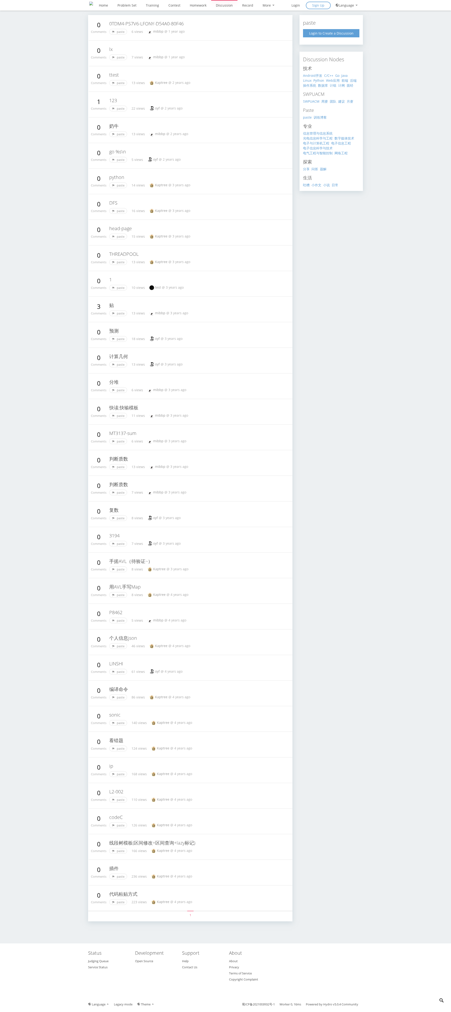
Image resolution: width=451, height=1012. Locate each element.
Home (103, 5)
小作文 (316, 185)
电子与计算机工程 (316, 143)
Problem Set (126, 5)
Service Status (98, 967)
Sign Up (318, 5)
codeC (116, 817)
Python (318, 80)
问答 (314, 169)
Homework (198, 5)
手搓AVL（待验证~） (131, 561)
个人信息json (123, 638)
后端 (353, 80)
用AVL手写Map (125, 587)
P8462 (115, 612)
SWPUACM (311, 101)
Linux (307, 80)
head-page (120, 228)
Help (185, 961)
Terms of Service (240, 973)
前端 (345, 80)
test (158, 287)
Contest (174, 5)
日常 (335, 185)
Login (296, 5)
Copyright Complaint (243, 979)
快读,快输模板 (123, 407)
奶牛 (114, 126)
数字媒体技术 (344, 138)
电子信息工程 (341, 143)
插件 (114, 868)
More (267, 5)
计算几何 (118, 356)
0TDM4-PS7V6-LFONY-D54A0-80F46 (146, 23)
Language (347, 5)
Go (337, 75)
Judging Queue (98, 961)
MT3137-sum (122, 433)
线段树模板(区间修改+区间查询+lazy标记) (152, 843)
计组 (333, 85)
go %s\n (117, 151)
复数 (114, 510)
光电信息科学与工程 (318, 138)
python (116, 177)
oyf (158, 108)
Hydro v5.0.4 (332, 1004)
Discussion (224, 5)
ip (111, 766)
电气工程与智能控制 (318, 153)
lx (111, 49)
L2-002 (116, 791)
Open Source (144, 961)
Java (344, 75)
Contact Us (189, 967)
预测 (114, 331)
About (233, 961)
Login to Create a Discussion (331, 33)
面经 (350, 85)
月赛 (350, 101)
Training (152, 5)
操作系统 (309, 85)
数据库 (323, 85)
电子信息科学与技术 (318, 148)
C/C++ (328, 75)
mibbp (158, 31)
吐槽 (306, 185)
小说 (326, 185)
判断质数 (118, 459)
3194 (114, 535)
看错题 (116, 740)
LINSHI (116, 663)
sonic (115, 715)
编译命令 (118, 689)
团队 (333, 101)
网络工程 (341, 153)
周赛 (324, 101)
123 (113, 100)
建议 (341, 101)
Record (247, 5)
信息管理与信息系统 (318, 133)
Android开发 (312, 75)
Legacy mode (123, 1004)
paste (120, 32)
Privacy (234, 967)
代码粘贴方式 (123, 894)
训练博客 (320, 117)
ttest (114, 75)
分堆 (114, 382)
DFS (113, 203)
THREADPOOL (124, 254)
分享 (306, 169)
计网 (341, 85)
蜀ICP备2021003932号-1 (258, 1004)
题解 (323, 169)
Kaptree (161, 82)
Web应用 (333, 80)
